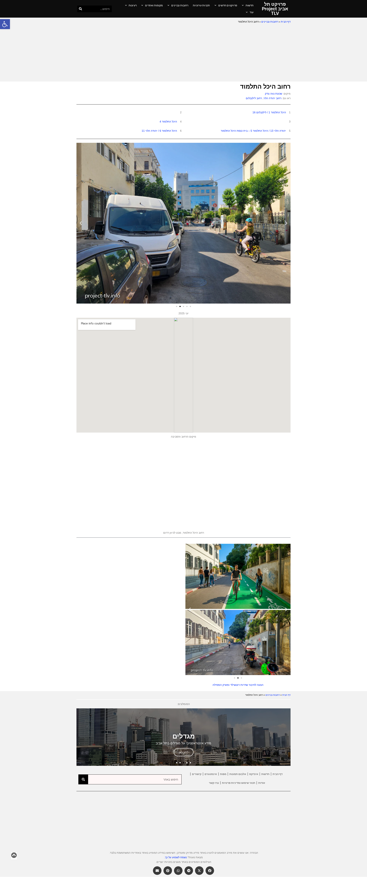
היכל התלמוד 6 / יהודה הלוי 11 (159, 130)
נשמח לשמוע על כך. (175, 857)
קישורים (196, 774)
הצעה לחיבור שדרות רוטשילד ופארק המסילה (238, 684)
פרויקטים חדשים (227, 5)
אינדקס (253, 774)
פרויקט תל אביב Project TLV (275, 9)
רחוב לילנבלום (254, 98)
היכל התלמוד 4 (168, 121)
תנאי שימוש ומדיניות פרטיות (238, 782)
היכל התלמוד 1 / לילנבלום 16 (269, 112)
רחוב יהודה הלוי (272, 98)
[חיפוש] (80, 9)
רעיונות (133, 5)
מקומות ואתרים (154, 5)
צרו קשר (214, 782)
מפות (223, 774)
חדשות (249, 5)
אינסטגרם (211, 774)
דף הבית (286, 21)
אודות (261, 782)
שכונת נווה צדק (273, 93)
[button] (5, 24)
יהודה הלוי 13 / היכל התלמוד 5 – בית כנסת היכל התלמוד (253, 130)
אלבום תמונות (237, 774)
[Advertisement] (183, 53)
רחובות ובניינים (179, 5)
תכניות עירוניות (201, 5)
